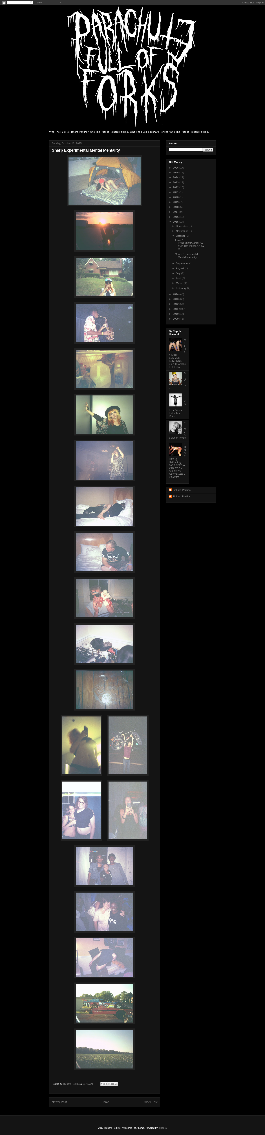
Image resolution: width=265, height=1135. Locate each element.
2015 (176, 221)
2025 (176, 172)
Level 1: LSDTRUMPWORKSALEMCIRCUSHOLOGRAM (189, 245)
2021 (176, 192)
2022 (176, 187)
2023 (176, 182)
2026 (176, 167)
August (180, 268)
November (182, 230)
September (182, 263)
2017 (176, 211)
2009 (176, 318)
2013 (176, 299)
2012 (176, 303)
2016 (176, 216)
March (180, 283)
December (182, 226)
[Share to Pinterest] (116, 1084)
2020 (176, 197)
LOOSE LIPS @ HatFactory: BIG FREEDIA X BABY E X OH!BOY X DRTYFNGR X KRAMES (177, 461)
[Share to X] (109, 1084)
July (178, 273)
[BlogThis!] (105, 1084)
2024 (176, 177)
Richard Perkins (182, 489)
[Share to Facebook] (112, 1084)
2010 (176, 313)
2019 (176, 202)
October (181, 235)
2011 (176, 308)
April (179, 278)
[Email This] (102, 1084)
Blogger (162, 1128)
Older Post (150, 1102)
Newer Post (59, 1102)
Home (105, 1102)
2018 (176, 206)
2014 (176, 294)
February (181, 288)
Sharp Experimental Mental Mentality (186, 256)
